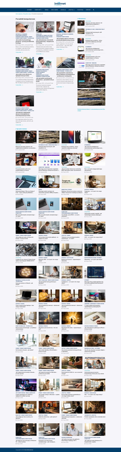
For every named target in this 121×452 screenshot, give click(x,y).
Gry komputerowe (20, 392)
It (99, 98)
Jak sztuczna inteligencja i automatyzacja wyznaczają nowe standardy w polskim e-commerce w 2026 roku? (95, 50)
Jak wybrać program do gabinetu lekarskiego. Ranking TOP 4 (70, 439)
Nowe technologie (20, 326)
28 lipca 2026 (20, 194)
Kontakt (88, 9)
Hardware (87, 303)
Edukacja (63, 9)
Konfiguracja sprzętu (21, 35)
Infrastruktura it (100, 29)
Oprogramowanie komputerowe (44, 36)
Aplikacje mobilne (89, 326)
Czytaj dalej (18, 52)
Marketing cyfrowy (67, 189)
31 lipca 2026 (66, 172)
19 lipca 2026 (89, 261)
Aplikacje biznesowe (67, 437)
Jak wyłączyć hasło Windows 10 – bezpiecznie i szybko (93, 441)
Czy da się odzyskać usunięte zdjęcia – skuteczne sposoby (95, 350)
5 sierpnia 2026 (90, 67)
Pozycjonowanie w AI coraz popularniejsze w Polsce (93, 57)
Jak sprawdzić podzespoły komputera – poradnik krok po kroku (45, 80)
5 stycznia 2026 (61, 77)
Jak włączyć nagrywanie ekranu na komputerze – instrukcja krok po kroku (23, 114)
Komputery (38, 9)
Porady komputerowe (21, 38)
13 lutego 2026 (40, 83)
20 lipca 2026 (43, 262)
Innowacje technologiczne (23, 280)
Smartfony (18, 189)
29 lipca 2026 (89, 172)
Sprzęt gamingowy (30, 392)
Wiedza (91, 189)
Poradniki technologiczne (43, 76)
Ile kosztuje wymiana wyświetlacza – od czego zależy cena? (71, 395)
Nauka (45, 235)
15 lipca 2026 (43, 330)
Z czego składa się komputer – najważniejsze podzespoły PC (93, 306)
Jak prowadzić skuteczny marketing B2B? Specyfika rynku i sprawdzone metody (71, 170)
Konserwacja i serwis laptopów (44, 35)
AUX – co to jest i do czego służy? (94, 237)
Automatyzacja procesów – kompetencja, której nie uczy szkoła (94, 373)
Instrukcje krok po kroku (22, 69)
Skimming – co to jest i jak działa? (93, 259)
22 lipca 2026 (89, 216)
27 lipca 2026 (43, 194)
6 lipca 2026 (20, 443)
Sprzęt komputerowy (53, 280)
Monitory (18, 415)
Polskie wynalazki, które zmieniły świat (95, 417)
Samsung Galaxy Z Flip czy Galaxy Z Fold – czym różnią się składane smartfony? (25, 193)
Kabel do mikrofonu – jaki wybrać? (48, 417)
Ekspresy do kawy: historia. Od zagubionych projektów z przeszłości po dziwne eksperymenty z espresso (94, 25)
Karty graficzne (43, 280)
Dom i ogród (54, 9)
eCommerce (88, 46)
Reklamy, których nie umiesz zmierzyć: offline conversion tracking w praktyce (72, 192)
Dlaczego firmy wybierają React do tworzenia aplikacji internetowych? (94, 282)
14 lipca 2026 (89, 330)
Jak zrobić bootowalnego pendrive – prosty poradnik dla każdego (25, 41)
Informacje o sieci (90, 29)
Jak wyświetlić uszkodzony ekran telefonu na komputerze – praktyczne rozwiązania (65, 74)
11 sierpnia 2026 (90, 43)
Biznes (40, 189)
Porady (30, 36)
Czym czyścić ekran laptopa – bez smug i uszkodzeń (25, 306)
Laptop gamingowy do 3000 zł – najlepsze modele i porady (24, 395)
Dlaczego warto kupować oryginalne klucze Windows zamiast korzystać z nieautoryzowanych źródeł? (95, 66)
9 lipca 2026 (65, 397)
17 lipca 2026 (89, 285)
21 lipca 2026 (66, 240)
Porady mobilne (60, 71)
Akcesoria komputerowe (42, 69)
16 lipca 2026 (89, 308)
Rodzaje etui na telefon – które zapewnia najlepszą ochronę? (94, 41)
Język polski (70, 257)
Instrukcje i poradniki (21, 34)
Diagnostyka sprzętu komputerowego (41, 72)
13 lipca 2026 (43, 353)
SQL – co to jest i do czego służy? (93, 394)
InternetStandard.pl (28, 449)
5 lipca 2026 (88, 443)
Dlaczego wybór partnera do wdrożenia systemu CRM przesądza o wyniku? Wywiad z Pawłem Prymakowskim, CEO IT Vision (49, 193)
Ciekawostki (88, 415)
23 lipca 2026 (43, 218)
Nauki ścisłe (59, 35)
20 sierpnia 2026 (90, 26)
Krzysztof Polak (29, 44)
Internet (29, 9)
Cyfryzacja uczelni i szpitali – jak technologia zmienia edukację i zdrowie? (93, 215)
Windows (94, 63)
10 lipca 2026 (89, 375)
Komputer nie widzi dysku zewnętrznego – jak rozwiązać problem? (47, 442)
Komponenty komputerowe (97, 303)
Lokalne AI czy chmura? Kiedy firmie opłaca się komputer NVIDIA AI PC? (25, 260)
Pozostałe (80, 9)
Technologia (30, 38)
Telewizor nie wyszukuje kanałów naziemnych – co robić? (70, 238)
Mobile (46, 9)
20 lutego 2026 (20, 44)
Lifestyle (71, 9)
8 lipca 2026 (20, 420)
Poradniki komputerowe (22, 36)
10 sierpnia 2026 (90, 59)
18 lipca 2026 (43, 285)
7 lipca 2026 (65, 420)
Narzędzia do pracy (89, 348)
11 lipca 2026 (43, 375)
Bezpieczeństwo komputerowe (23, 211)
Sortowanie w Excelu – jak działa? (24, 350)
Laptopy (64, 348)
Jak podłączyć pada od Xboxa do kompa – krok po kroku (24, 238)
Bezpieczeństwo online (90, 257)
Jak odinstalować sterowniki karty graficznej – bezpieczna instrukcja (45, 41)
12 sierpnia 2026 (90, 35)
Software (97, 348)
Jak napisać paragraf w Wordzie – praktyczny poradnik (48, 373)
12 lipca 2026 (89, 353)
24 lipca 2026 (89, 194)
